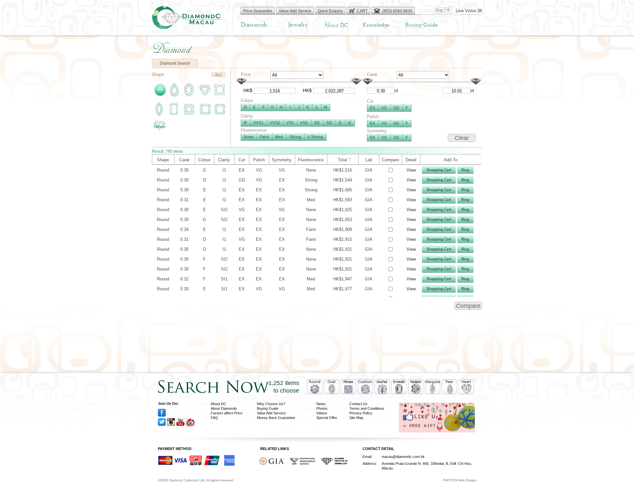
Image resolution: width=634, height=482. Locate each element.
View (411, 170)
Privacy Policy (360, 413)
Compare (468, 306)
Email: (367, 457)
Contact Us (358, 404)
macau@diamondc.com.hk (403, 457)
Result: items (167, 151)
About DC (218, 404)
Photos (322, 408)
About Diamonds (224, 408)
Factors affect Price (226, 413)
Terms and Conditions (366, 408)
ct (396, 90)
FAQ (214, 418)
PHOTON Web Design (459, 480)
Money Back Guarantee (276, 418)
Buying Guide (267, 408)
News (321, 404)
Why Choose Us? (271, 404)
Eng (439, 10)
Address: (370, 464)
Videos (321, 413)
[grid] (316, 264)
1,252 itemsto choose (283, 387)
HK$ (247, 90)
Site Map (356, 418)
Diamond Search (175, 63)
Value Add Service (271, 413)
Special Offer (326, 418)
